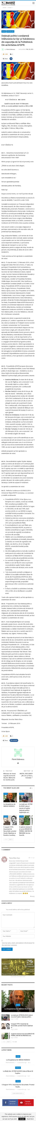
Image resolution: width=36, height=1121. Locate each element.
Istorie (5, 793)
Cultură (5, 816)
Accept (22, 1119)
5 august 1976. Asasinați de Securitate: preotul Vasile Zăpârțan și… (22, 1025)
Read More (30, 1119)
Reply (33, 896)
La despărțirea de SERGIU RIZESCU (18, 1009)
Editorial (22, 793)
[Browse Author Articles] (18, 753)
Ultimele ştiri (10, 31)
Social (3, 31)
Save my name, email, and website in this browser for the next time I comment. (18, 944)
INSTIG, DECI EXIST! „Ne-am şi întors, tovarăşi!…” (26, 776)
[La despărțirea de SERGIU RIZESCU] (10, 797)
